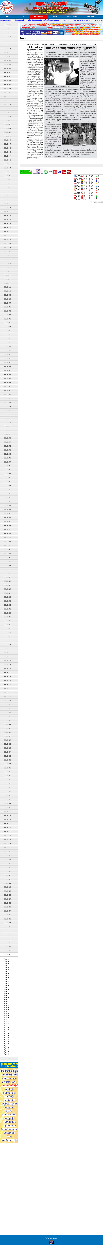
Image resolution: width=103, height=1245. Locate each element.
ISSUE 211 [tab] (7, 684)
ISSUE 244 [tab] (7, 553)
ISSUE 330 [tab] (7, 211)
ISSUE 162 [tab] (7, 879)
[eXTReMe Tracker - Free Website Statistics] (51, 1243)
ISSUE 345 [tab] (7, 152)
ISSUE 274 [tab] (7, 434)
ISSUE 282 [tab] (7, 402)
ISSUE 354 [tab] (7, 116)
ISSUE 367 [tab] (7, 64)
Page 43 (6, 1044)
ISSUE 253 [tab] (7, 517)
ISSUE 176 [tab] (7, 823)
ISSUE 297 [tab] (7, 343)
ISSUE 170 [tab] (7, 847)
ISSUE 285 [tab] (7, 390)
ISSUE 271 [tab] (7, 446)
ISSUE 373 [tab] (7, 41)
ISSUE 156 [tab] (7, 903)
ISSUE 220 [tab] (7, 649)
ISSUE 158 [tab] (7, 895)
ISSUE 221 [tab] (7, 645)
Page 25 (6, 1007)
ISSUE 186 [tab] (7, 784)
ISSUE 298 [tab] (7, 339)
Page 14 (6, 985)
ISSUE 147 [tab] (7, 939)
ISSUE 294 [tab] (7, 354)
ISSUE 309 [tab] (7, 295)
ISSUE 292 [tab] (7, 362)
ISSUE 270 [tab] (7, 450)
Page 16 (6, 989)
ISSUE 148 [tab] (7, 935)
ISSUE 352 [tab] (7, 124)
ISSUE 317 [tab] (7, 263)
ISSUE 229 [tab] (7, 613)
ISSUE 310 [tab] (7, 291)
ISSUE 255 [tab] (7, 509)
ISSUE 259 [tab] (7, 494)
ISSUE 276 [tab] (7, 426)
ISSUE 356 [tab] (7, 108)
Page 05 (6, 967)
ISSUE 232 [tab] (7, 601)
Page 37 (6, 1032)
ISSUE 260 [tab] (7, 490)
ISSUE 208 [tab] (7, 696)
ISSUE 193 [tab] (7, 756)
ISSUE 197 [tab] (7, 740)
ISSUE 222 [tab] (7, 641)
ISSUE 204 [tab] (7, 712)
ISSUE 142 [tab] (7, 1059)
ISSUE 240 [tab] (7, 569)
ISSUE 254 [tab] (7, 513)
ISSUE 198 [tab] (7, 736)
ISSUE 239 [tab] (7, 573)
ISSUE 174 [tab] (7, 831)
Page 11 (6, 979)
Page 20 (6, 997)
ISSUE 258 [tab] (7, 498)
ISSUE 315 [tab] (7, 271)
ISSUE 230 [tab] (7, 609)
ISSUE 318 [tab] (7, 259)
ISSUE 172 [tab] (7, 839)
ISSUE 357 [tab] (7, 104)
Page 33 (6, 1024)
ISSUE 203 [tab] (7, 716)
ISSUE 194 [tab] (7, 752)
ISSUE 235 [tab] (7, 589)
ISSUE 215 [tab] (7, 668)
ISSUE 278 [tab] (7, 418)
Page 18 (6, 993)
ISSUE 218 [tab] (7, 657)
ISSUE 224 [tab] (7, 633)
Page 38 (6, 1034)
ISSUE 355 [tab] (7, 112)
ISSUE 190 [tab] (7, 768)
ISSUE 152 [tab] (7, 919)
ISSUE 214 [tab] (7, 672)
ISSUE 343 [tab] (7, 160)
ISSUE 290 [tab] (7, 370)
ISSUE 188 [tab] (7, 776)
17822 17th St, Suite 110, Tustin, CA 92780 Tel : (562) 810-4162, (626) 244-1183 (51, 11)
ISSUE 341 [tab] (7, 168)
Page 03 (6, 963)
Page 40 (6, 1038)
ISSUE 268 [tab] (7, 458)
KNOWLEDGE (72, 17)
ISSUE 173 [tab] (7, 835)
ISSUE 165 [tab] (7, 867)
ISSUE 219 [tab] (7, 652)
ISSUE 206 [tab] (7, 704)
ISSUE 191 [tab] (7, 764)
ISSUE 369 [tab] (7, 56)
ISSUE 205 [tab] (7, 708)
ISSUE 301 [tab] (7, 327)
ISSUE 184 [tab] (7, 792)
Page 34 (6, 1026)
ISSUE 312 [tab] (7, 283)
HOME (7, 17)
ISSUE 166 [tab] (7, 863)
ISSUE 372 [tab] (7, 45)
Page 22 (6, 1001)
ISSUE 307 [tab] (7, 303)
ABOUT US (90, 17)
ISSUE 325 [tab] (7, 231)
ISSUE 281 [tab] (7, 406)
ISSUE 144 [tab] (7, 951)
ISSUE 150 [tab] (7, 927)
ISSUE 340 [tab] (7, 172)
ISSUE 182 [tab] (7, 800)
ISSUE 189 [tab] (7, 772)
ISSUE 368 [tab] (7, 60)
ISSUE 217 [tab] (7, 660)
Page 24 (6, 1005)
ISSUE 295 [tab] (7, 351)
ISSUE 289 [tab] (7, 374)
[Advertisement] (9, 1159)
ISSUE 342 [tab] (7, 164)
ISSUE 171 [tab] (7, 843)
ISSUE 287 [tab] (7, 382)
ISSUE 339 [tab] (7, 176)
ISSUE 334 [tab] (7, 196)
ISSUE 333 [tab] (7, 200)
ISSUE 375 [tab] (7, 33)
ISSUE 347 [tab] (7, 144)
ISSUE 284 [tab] (7, 394)
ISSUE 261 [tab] (7, 486)
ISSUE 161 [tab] (7, 883)
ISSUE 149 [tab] (7, 931)
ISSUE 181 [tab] (7, 803)
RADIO (22, 17)
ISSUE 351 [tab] (7, 128)
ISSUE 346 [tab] (7, 148)
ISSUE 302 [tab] (7, 323)
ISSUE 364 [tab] (7, 76)
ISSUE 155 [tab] (7, 907)
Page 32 (6, 1022)
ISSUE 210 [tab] (7, 688)
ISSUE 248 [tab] (7, 537)
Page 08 (6, 973)
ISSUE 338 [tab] (7, 180)
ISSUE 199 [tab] (7, 732)
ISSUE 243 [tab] (7, 557)
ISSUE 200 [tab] (7, 728)
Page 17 (6, 991)
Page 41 (6, 1040)
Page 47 (6, 1052)
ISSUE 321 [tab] (7, 247)
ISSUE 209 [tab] (7, 692)
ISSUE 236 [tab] (7, 585)
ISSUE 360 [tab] (7, 92)
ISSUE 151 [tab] (7, 923)
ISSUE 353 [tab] (7, 120)
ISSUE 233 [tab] (7, 597)
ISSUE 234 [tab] (7, 593)
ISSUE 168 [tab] (7, 855)
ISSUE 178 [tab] (7, 815)
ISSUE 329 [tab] (7, 215)
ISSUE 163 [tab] (7, 875)
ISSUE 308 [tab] (7, 299)
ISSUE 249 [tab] (7, 533)
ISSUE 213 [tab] (7, 676)
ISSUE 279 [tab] (7, 414)
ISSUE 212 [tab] (7, 680)
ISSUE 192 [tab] (7, 760)
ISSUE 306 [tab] (7, 307)
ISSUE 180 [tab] (7, 808)
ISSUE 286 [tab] (7, 386)
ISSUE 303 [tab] (7, 319)
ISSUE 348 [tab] (7, 140)
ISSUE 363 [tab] (7, 80)
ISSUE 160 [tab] (7, 887)
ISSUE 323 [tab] (7, 239)
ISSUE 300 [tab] (7, 331)
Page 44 (6, 1046)
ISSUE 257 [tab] (7, 502)
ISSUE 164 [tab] (7, 871)
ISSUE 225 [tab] (7, 629)
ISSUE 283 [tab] (7, 398)
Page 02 (6, 961)
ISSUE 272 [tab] (7, 442)
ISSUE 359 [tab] (7, 96)
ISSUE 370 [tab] (7, 52)
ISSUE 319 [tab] (7, 255)
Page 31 (6, 1020)
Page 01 (6, 959)
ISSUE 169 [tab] (7, 851)
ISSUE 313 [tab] (7, 279)
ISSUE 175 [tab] (7, 827)
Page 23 (6, 1003)
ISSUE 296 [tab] (7, 347)
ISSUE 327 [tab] (7, 223)
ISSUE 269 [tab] (7, 454)
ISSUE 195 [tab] (7, 748)
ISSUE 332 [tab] (7, 203)
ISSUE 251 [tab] (7, 525)
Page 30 (6, 1018)
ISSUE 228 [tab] (7, 617)
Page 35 (6, 1028)
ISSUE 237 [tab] (7, 581)
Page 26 (6, 1009)
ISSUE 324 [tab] (7, 235)
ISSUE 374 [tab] (7, 37)
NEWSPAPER (38, 17)
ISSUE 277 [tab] (7, 422)
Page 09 (6, 975)
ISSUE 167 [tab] (7, 859)
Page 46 (6, 1050)
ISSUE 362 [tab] (7, 84)
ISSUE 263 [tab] (7, 478)
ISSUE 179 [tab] (7, 811)
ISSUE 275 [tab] (7, 430)
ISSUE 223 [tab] (7, 637)
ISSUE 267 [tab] (7, 462)
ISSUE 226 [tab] (7, 625)
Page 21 (6, 999)
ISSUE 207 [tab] (7, 700)
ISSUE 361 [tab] (7, 88)
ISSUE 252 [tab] (7, 521)
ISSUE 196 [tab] (7, 744)
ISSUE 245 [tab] (7, 549)
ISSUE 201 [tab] (7, 724)
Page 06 (6, 969)
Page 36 (6, 1030)
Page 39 (6, 1036)
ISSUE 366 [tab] (7, 68)
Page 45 (6, 1048)
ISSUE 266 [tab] (7, 466)
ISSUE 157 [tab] (7, 899)
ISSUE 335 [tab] (7, 192)
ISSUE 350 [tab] (7, 132)
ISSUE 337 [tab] (7, 184)
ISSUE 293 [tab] (7, 359)
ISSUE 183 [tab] (7, 796)
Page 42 (6, 1042)
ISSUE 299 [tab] (7, 335)
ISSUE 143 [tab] (7, 954)
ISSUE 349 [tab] (7, 136)
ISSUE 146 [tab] (7, 943)
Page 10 (6, 977)
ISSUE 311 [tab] (7, 287)
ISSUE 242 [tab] (7, 561)
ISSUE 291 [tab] (7, 366)
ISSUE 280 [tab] (7, 410)
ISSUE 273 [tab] (7, 438)
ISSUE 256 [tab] (7, 505)
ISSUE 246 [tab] (7, 545)
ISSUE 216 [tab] (7, 664)
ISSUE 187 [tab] (7, 780)
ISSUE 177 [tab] (7, 819)
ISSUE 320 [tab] (7, 251)
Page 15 (6, 987)
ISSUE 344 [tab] (7, 156)
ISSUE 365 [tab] (7, 72)
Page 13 (6, 983)
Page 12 (6, 981)
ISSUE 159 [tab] (7, 891)
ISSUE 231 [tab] (7, 605)
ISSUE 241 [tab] (7, 565)
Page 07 (6, 971)
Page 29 (6, 1016)
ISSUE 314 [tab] (7, 275)
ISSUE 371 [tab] (7, 49)
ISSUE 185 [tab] (7, 788)
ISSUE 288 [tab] (7, 378)
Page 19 (6, 995)
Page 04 (6, 965)
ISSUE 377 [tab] (7, 25)
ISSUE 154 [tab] (7, 911)
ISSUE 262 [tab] (7, 482)
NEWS (55, 17)
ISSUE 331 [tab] (7, 208)
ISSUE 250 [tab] (7, 529)
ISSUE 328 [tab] (7, 219)
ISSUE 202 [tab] (7, 720)
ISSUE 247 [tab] (7, 541)
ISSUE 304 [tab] (7, 315)
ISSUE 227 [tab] (7, 621)
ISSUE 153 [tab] (7, 915)
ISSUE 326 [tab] (7, 227)
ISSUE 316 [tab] (7, 267)
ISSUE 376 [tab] (7, 29)
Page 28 (6, 1014)
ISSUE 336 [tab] (7, 188)
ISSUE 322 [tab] (7, 243)
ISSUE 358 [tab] (7, 100)
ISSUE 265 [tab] (7, 470)
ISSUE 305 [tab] (7, 311)
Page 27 (6, 1011)
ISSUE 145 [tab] (7, 947)
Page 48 (6, 1054)
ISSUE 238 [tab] (7, 577)
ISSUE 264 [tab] (7, 474)
